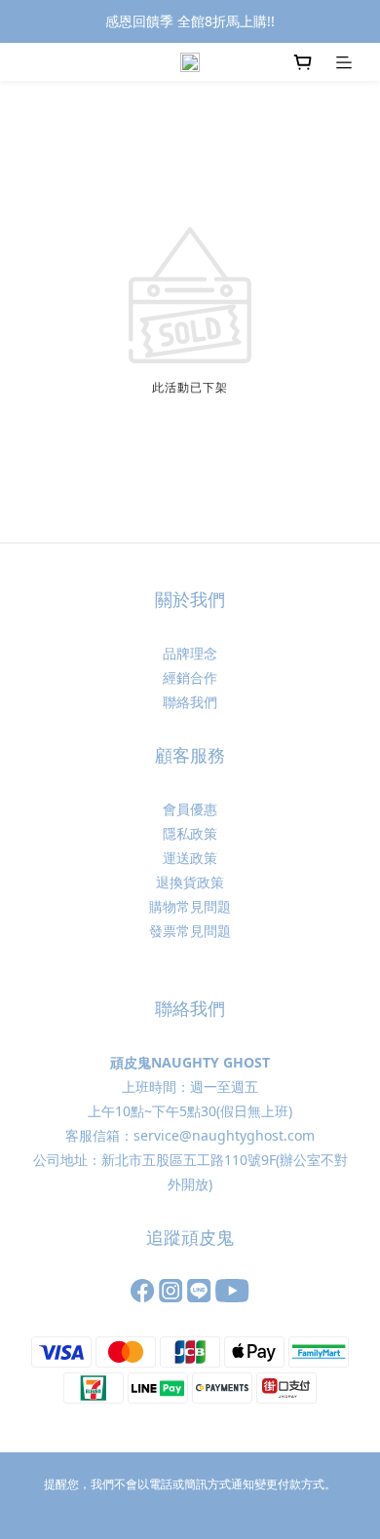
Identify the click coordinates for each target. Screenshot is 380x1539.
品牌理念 (190, 653)
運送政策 (190, 857)
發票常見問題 (190, 930)
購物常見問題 (190, 906)
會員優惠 (190, 809)
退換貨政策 (190, 882)
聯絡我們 (190, 702)
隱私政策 (190, 833)
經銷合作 (190, 677)
